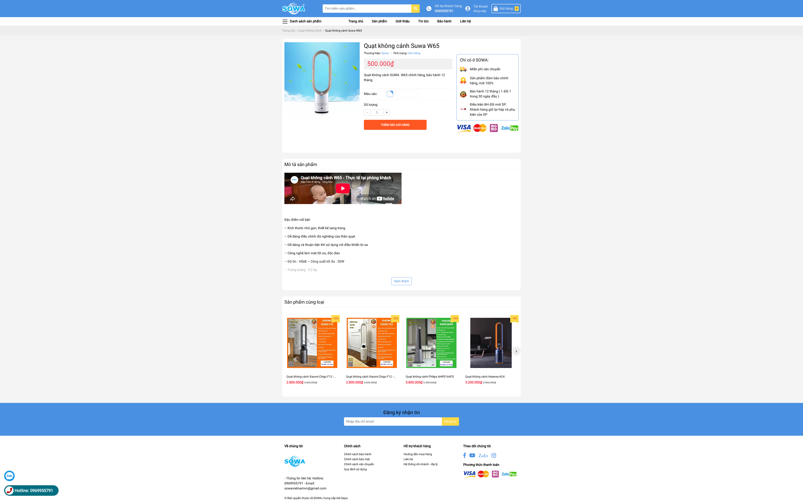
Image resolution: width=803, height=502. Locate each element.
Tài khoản (480, 6)
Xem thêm (401, 281)
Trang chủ (355, 21)
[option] (312, 351)
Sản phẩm (379, 21)
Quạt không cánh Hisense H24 (485, 376)
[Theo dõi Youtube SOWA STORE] (472, 455)
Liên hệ (465, 21)
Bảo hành (444, 21)
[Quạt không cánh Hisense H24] (491, 342)
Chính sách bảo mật (357, 459)
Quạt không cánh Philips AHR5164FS (430, 376)
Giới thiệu (403, 21)
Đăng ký (450, 421)
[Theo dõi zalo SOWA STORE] (483, 455)
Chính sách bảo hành (357, 454)
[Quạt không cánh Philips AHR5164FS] (431, 342)
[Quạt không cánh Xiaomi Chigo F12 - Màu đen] (312, 342)
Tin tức (423, 21)
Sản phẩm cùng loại (304, 302)
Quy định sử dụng (355, 469)
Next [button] (516, 351)
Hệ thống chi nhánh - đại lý (421, 464)
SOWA (317, 498)
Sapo (344, 498)
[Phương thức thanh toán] (487, 128)
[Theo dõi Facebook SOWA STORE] (464, 455)
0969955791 (444, 11)
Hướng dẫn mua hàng (418, 454)
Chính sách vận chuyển (359, 464)
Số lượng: (371, 105)
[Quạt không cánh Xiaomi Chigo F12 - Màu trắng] (371, 342)
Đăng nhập (479, 11)
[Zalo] (9, 476)
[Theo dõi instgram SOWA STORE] (493, 455)
